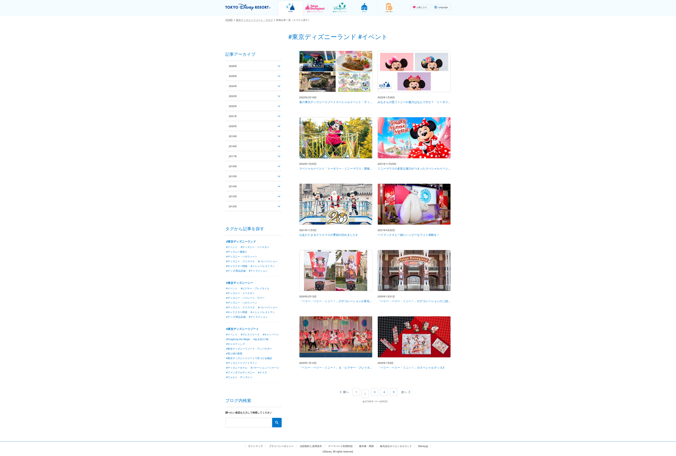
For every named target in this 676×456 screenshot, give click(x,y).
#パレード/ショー (267, 261)
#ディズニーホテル (236, 367)
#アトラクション (258, 270)
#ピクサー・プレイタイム (255, 288)
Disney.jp (423, 446)
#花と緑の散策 (234, 353)
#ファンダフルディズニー (240, 372)
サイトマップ (255, 446)
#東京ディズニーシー (239, 283)
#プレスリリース (250, 334)
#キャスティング (235, 344)
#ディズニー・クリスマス (240, 261)
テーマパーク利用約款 (340, 446)
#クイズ (262, 372)
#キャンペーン (271, 334)
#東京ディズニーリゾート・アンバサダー (249, 348)
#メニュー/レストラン (263, 266)
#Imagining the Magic (238, 339)
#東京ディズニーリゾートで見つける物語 (249, 358)
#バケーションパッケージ (265, 367)
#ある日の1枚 (261, 339)
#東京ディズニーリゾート (242, 329)
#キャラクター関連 (236, 266)
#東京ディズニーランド (241, 241)
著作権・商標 (366, 446)
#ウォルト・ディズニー (239, 377)
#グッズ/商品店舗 (236, 270)
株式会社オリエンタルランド (396, 446)
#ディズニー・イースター (255, 247)
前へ (346, 392)
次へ (404, 392)
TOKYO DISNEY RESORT (248, 7)
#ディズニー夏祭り (236, 251)
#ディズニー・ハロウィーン (241, 256)
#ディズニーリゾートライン (241, 363)
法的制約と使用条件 (311, 446)
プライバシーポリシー (281, 446)
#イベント (231, 247)
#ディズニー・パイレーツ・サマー (245, 297)
